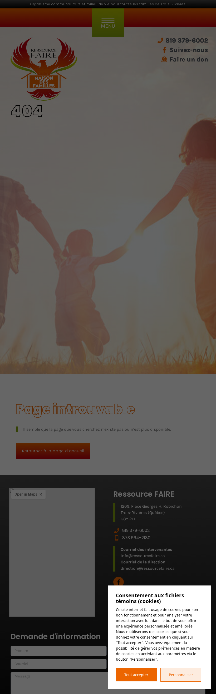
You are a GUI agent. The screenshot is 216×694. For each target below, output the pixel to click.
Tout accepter (136, 674)
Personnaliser (181, 674)
